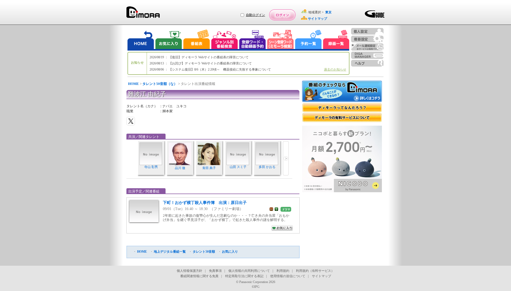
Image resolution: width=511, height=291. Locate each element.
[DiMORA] (143, 14)
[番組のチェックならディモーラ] (342, 92)
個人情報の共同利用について (249, 271)
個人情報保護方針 (189, 271)
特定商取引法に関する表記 (244, 276)
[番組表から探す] (196, 40)
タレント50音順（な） (159, 84)
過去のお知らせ (335, 69)
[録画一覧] (336, 40)
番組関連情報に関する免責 (199, 276)
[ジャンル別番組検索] (224, 40)
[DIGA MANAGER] (367, 55)
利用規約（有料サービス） (315, 271)
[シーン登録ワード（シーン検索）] (280, 40)
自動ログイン (255, 15)
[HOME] (140, 40)
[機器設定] (367, 39)
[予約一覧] (308, 40)
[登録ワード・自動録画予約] (252, 40)
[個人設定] (367, 31)
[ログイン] (282, 15)
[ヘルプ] (367, 63)
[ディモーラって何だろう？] (342, 107)
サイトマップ (321, 276)
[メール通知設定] (367, 47)
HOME (133, 84)
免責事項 (215, 271)
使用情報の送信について (287, 276)
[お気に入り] (168, 40)
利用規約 (283, 271)
